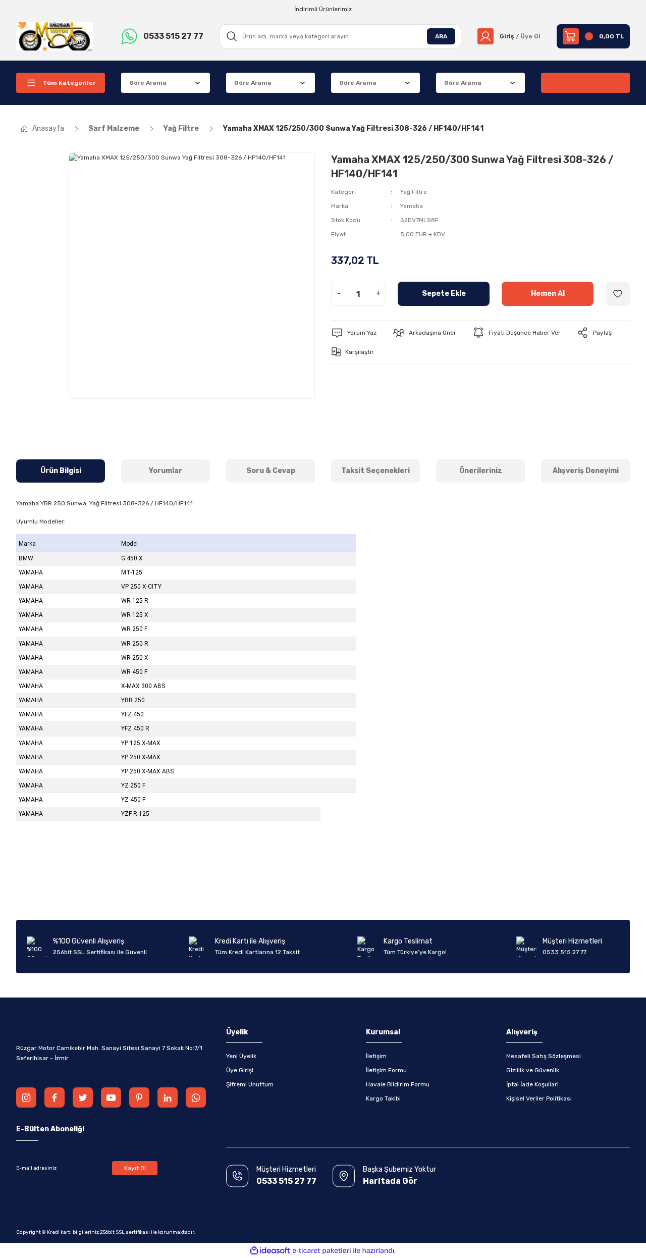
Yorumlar (165, 470)
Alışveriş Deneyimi (586, 470)
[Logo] (54, 35)
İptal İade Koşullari (532, 1084)
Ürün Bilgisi (60, 470)
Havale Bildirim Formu (397, 1084)
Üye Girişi (239, 1070)
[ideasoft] (270, 1250)
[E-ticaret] (321, 1250)
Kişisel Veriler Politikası (539, 1098)
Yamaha (411, 205)
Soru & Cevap (270, 470)
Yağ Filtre (413, 191)
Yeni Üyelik (241, 1056)
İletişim (376, 1056)
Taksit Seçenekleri (375, 470)
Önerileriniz (480, 470)
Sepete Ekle (444, 293)
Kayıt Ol (135, 1168)
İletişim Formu (386, 1070)
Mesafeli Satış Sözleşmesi (543, 1056)
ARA (441, 36)
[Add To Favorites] (618, 294)
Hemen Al (548, 293)
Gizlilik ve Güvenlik (532, 1070)
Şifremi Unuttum (250, 1084)
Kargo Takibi (383, 1098)
